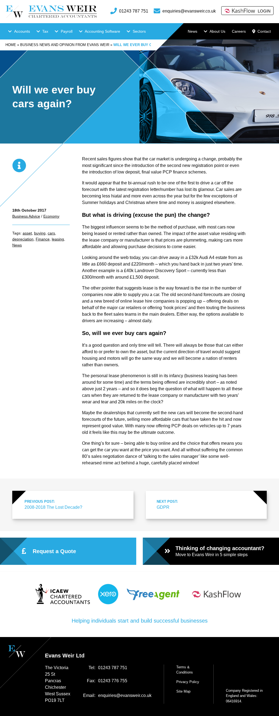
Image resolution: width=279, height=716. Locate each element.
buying (40, 233)
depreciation (23, 239)
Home (10, 45)
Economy (51, 216)
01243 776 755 (112, 680)
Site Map (183, 691)
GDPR (167, 504)
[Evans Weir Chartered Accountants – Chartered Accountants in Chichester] (51, 11)
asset (27, 233)
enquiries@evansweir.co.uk (189, 11)
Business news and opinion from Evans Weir (64, 45)
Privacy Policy (187, 682)
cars (51, 233)
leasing (58, 239)
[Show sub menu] (10, 31)
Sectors (139, 31)
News (192, 31)
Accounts (22, 31)
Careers (239, 31)
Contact (264, 31)
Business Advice (26, 216)
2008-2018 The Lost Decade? (53, 504)
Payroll (66, 31)
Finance (43, 239)
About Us (217, 31)
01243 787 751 (133, 11)
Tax (45, 31)
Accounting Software (102, 31)
